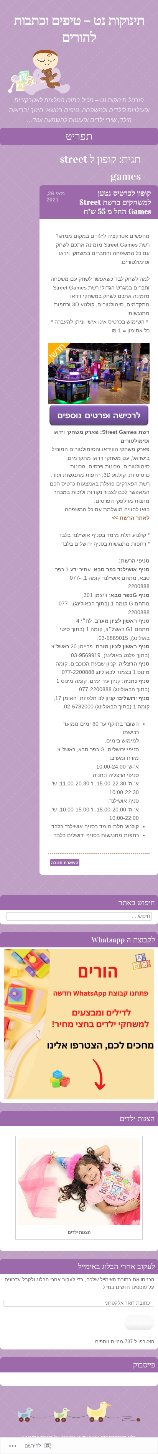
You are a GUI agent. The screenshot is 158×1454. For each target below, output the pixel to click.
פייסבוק (144, 1364)
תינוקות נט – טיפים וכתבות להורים (79, 29)
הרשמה (139, 1322)
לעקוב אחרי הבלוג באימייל (116, 1266)
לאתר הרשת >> (131, 518)
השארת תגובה (64, 862)
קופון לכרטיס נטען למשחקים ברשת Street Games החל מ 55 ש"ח (115, 202)
